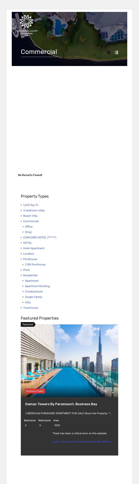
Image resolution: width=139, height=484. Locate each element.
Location (28, 253)
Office (29, 226)
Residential (30, 275)
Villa (27, 302)
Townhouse (30, 307)
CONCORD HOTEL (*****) (39, 237)
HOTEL (27, 243)
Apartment (32, 280)
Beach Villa (30, 215)
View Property (69, 382)
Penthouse (30, 259)
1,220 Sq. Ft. (31, 205)
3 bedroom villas (34, 210)
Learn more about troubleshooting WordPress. (82, 441)
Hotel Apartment (33, 248)
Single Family (33, 297)
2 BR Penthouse (35, 264)
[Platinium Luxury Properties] (26, 34)
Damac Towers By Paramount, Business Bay (61, 404)
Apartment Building (37, 286)
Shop (28, 232)
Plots (26, 270)
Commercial (31, 221)
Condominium (34, 291)
